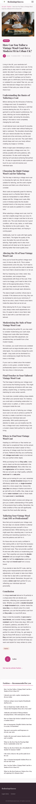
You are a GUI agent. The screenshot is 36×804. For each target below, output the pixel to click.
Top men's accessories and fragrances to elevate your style (16, 731)
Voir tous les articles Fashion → (13, 668)
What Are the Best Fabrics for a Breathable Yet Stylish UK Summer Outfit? (18, 749)
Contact (13, 794)
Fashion (9, 6)
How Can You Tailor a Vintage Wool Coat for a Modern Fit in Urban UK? (18, 690)
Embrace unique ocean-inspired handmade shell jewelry (17, 702)
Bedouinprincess (16, 1)
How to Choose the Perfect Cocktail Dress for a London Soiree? (17, 719)
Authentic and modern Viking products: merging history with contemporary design (17, 713)
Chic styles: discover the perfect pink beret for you (17, 754)
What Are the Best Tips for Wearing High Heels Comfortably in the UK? (16, 743)
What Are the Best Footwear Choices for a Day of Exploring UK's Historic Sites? (18, 772)
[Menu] (32, 1)
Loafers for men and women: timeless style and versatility (17, 737)
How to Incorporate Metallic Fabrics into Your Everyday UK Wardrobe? (18, 725)
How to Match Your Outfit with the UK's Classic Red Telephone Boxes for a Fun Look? (17, 708)
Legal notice (5, 794)
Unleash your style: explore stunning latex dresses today (17, 696)
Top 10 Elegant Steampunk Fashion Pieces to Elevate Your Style (17, 760)
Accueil (4, 6)
